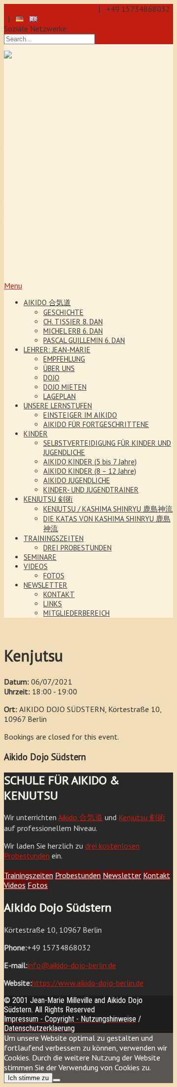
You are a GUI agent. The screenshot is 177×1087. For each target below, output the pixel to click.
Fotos (38, 885)
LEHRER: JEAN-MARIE (57, 349)
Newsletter (122, 875)
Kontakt (156, 875)
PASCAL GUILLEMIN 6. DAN (84, 340)
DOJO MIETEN (65, 387)
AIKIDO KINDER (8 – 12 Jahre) (89, 471)
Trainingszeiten (28, 875)
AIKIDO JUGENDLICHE (76, 480)
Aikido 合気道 (80, 817)
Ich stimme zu (28, 1078)
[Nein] (56, 1080)
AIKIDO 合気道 (47, 302)
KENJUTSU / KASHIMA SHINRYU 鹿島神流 (108, 509)
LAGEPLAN (59, 396)
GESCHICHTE (63, 312)
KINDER (36, 433)
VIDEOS (36, 566)
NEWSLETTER (45, 585)
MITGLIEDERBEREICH (76, 613)
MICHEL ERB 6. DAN (73, 331)
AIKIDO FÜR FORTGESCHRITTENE (96, 424)
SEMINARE (40, 557)
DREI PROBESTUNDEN (77, 547)
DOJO (51, 377)
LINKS (52, 603)
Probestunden (78, 875)
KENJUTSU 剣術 (48, 499)
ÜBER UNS (59, 368)
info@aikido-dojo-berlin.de (48, 9)
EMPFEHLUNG (64, 359)
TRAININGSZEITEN (54, 538)
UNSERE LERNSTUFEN (58, 405)
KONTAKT (59, 594)
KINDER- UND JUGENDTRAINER (91, 489)
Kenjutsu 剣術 (141, 817)
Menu (13, 285)
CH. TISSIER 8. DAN (73, 321)
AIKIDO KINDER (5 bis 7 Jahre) (90, 461)
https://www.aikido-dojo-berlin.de (88, 983)
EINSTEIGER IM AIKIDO (80, 415)
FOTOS (53, 575)
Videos (15, 885)
